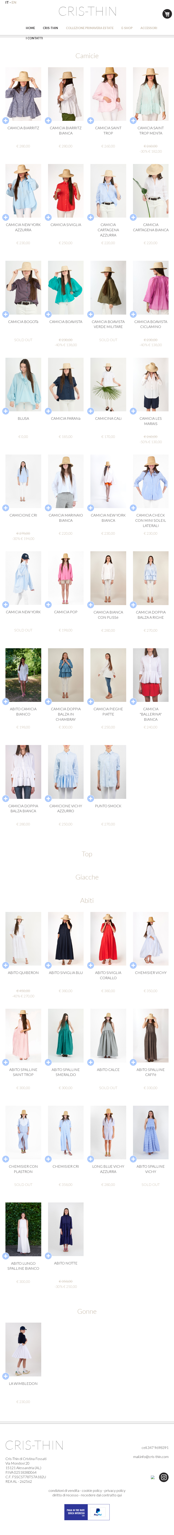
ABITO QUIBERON (23, 972)
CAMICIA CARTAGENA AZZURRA (108, 229)
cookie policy (92, 1490)
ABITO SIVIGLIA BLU (66, 972)
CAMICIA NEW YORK (23, 612)
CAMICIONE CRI (23, 515)
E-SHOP (127, 28)
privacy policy (115, 1490)
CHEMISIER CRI (66, 1166)
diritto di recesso (65, 1495)
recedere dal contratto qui (101, 1495)
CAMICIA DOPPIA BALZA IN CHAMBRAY (66, 714)
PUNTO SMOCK (108, 806)
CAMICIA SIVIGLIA (66, 224)
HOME (30, 28)
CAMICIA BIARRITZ (23, 128)
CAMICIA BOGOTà (23, 321)
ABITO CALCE (108, 1069)
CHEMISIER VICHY (151, 972)
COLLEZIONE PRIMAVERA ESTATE (90, 28)
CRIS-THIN (50, 28)
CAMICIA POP (65, 612)
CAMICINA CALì (108, 418)
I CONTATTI (34, 38)
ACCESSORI (148, 28)
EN (14, 2)
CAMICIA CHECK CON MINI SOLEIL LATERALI (150, 520)
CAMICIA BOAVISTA (65, 321)
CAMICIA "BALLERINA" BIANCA (151, 714)
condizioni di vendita (63, 1490)
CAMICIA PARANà (65, 418)
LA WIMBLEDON (23, 1383)
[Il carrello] (167, 13)
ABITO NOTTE (65, 1263)
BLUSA (23, 418)
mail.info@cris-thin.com (151, 1456)
